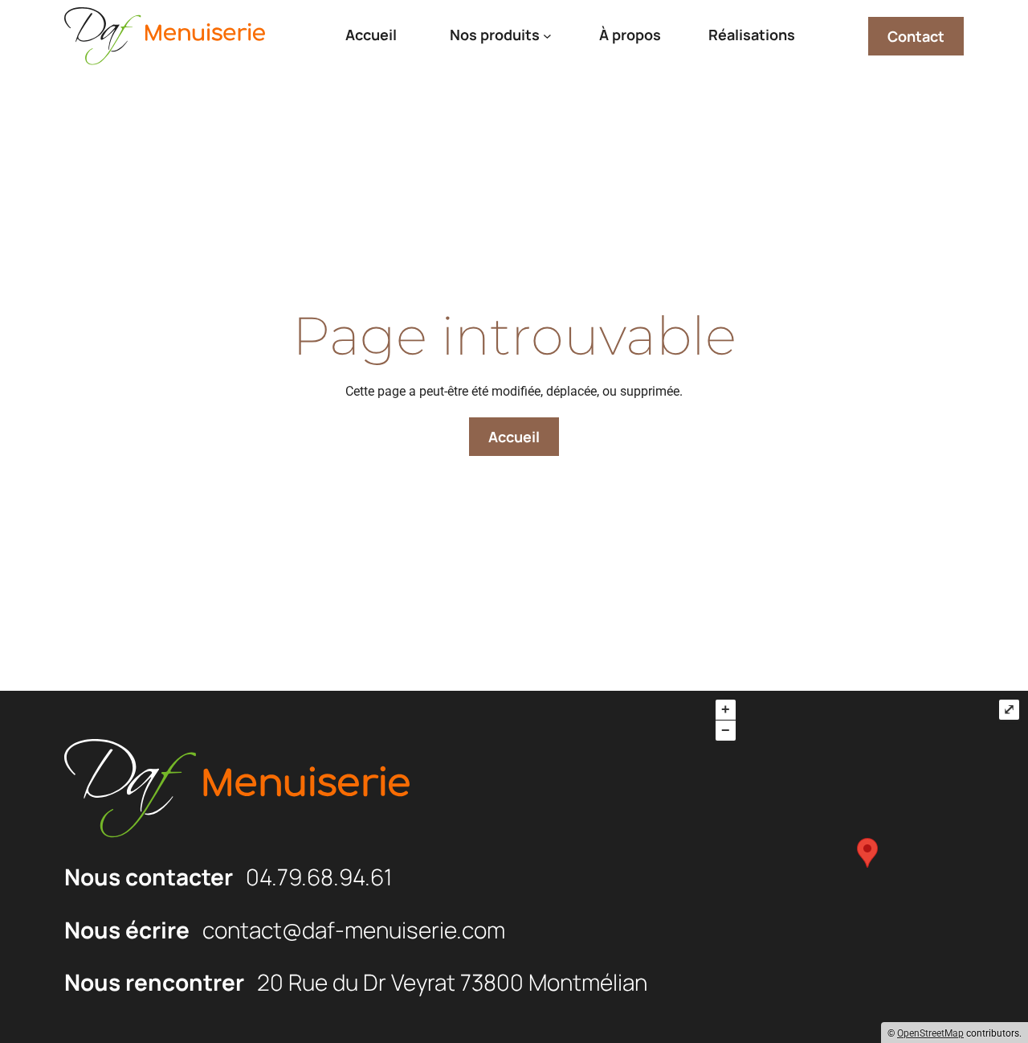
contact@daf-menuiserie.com (353, 929)
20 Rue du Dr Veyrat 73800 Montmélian (452, 982)
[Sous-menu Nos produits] (547, 35)
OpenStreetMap (930, 1033)
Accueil (514, 436)
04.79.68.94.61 (319, 876)
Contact (915, 36)
